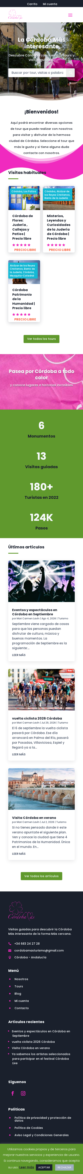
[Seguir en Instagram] (23, 1093)
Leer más (26, 1167)
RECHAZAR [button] (64, 1167)
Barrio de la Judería (56, 198)
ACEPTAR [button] (44, 1167)
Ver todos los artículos (41, 876)
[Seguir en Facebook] (12, 1093)
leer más (19, 655)
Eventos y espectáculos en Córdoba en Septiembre (34, 612)
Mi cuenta (50, 4)
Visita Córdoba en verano (34, 817)
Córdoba (16, 191)
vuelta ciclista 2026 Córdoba (37, 718)
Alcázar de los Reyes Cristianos (57, 193)
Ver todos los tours (41, 339)
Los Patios (30, 191)
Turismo (63, 618)
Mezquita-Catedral (22, 275)
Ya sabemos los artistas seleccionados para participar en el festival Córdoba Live (41, 1058)
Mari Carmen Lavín (28, 618)
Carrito (32, 4)
